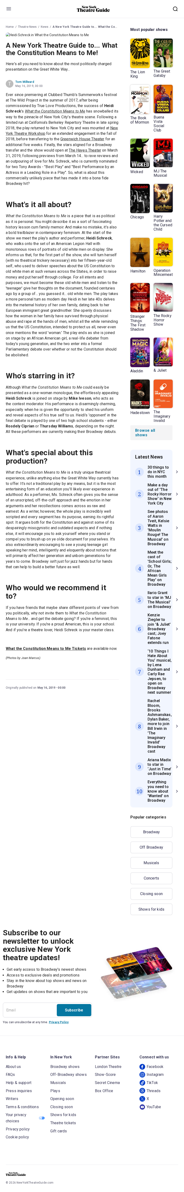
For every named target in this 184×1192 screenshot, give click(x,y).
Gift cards (58, 1131)
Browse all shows (145, 432)
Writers (12, 1098)
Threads (154, 1091)
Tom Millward (24, 82)
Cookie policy (17, 1137)
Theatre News (27, 26)
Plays (55, 1091)
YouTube (154, 1107)
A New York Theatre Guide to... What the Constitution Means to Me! (100, 26)
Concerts (151, 878)
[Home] (93, 9)
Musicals (151, 863)
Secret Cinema (107, 1082)
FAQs (10, 1074)
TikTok (152, 1082)
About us (13, 1066)
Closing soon (151, 893)
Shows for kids (151, 909)
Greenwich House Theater (82, 139)
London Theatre (108, 1066)
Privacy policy (18, 1129)
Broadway (151, 832)
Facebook (155, 1066)
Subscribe (74, 1010)
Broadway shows (65, 1066)
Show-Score (105, 1074)
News (44, 26)
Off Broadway (151, 847)
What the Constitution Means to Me (55, 111)
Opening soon (62, 1098)
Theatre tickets (63, 1123)
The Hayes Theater (85, 150)
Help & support (18, 1082)
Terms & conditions (22, 1107)
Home (10, 26)
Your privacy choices (16, 1118)
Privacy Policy (59, 1022)
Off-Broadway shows (68, 1074)
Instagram (155, 1074)
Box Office (104, 1091)
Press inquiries (19, 1091)
